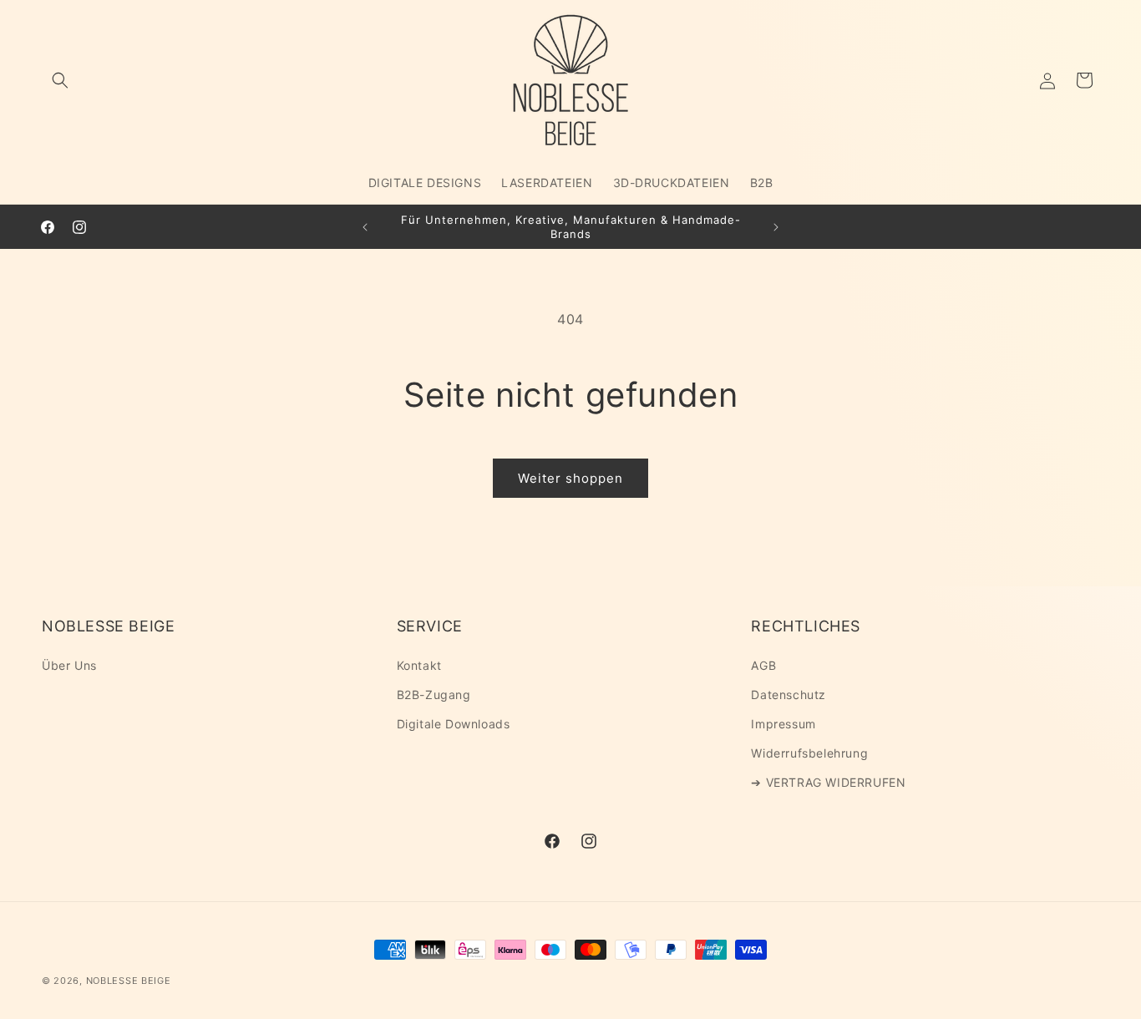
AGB (763, 665)
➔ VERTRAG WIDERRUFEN (828, 782)
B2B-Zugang (434, 694)
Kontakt (419, 665)
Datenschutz (788, 694)
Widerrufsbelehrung (809, 753)
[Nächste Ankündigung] (776, 227)
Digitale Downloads (453, 724)
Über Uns (69, 665)
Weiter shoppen (570, 478)
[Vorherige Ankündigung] (365, 227)
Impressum (783, 724)
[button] (60, 80)
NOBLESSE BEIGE (128, 980)
